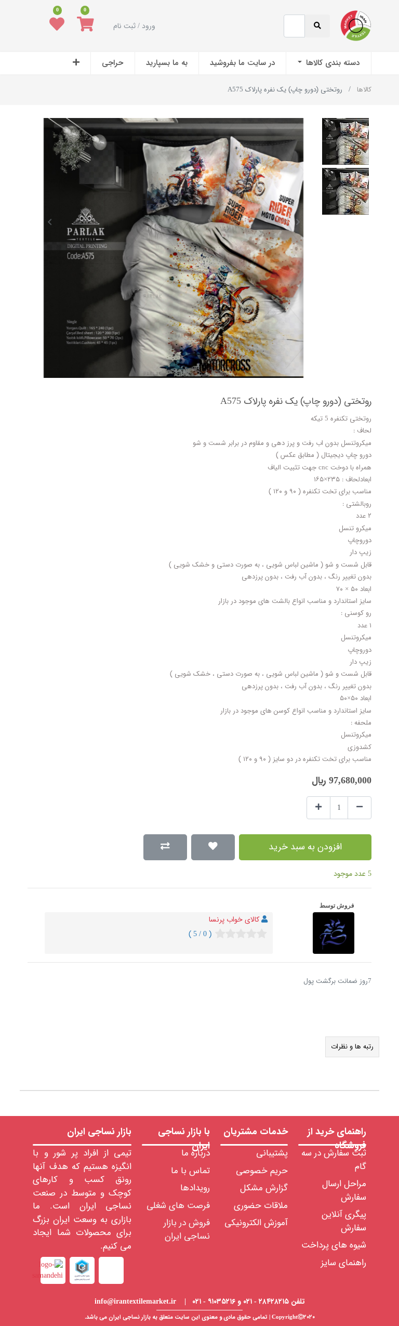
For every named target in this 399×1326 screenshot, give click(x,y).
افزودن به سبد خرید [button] (305, 847)
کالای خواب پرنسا (234, 919)
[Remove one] (359, 808)
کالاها (364, 89)
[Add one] (318, 808)
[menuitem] (328, 63)
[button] (76, 63)
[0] (85, 26)
